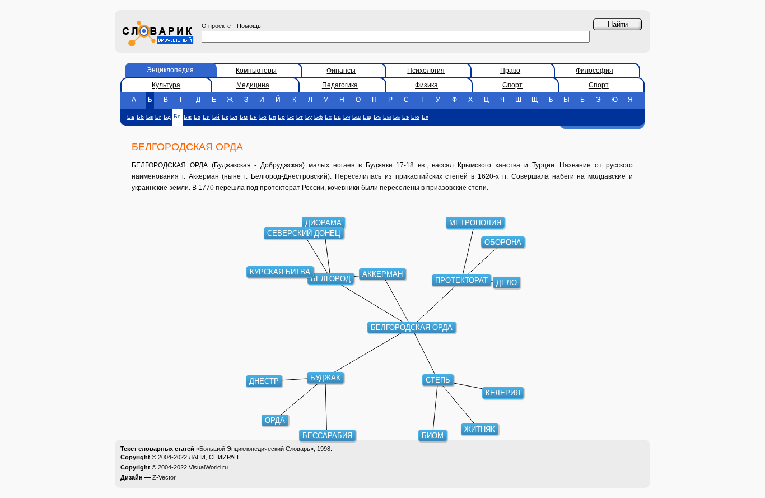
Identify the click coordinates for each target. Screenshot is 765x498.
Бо (263, 117)
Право (510, 71)
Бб (140, 117)
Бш (356, 117)
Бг (158, 117)
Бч (346, 117)
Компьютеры (256, 71)
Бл (233, 117)
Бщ (367, 117)
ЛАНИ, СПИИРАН (214, 457)
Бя (425, 117)
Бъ (377, 117)
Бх (328, 117)
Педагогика (340, 85)
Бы (387, 117)
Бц (337, 117)
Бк (225, 117)
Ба (130, 117)
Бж (188, 117)
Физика (426, 85)
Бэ (405, 117)
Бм (244, 117)
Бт (299, 117)
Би (206, 117)
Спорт (512, 85)
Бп (272, 117)
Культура (166, 85)
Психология (426, 71)
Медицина (252, 85)
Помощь (249, 25)
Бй (216, 117)
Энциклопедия (170, 70)
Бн (253, 117)
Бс (290, 117)
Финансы (341, 71)
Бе (177, 116)
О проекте (216, 25)
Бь (396, 117)
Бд (167, 117)
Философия (594, 71)
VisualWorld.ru (208, 467)
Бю (415, 117)
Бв (149, 117)
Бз (197, 117)
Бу (308, 117)
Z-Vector (164, 477)
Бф (318, 117)
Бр (281, 117)
